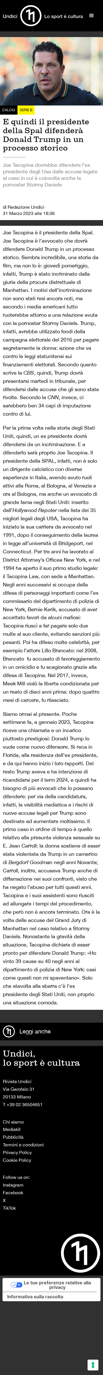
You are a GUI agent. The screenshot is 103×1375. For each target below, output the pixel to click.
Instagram (13, 1184)
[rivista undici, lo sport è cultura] (43, 16)
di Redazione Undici (23, 207)
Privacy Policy (17, 1152)
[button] (91, 15)
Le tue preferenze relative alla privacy (57, 1285)
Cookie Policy (17, 1160)
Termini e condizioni (23, 1144)
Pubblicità (13, 1137)
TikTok (9, 1208)
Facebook (13, 1192)
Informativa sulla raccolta (35, 1296)
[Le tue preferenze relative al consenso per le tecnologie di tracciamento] (93, 1365)
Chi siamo (13, 1121)
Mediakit (12, 1129)
